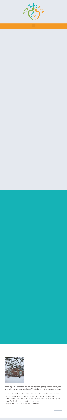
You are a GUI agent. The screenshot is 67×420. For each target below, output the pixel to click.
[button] (33, 25)
